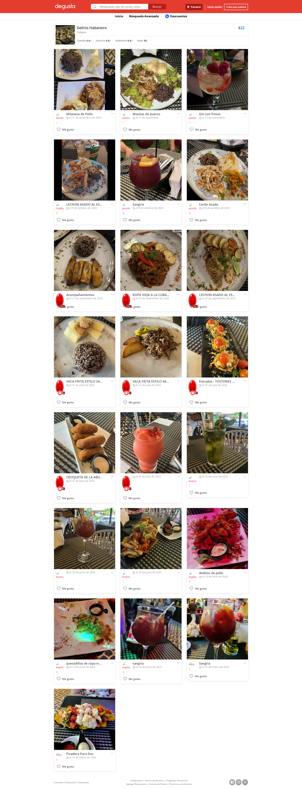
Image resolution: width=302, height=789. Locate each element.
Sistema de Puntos (158, 784)
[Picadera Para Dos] (84, 719)
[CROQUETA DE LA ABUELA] (84, 442)
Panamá (195, 7)
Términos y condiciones (180, 784)
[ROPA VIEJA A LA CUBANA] (151, 260)
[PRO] (60, 298)
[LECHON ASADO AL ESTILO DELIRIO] (84, 170)
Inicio (119, 16)
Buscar (157, 7)
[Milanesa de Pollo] (84, 79)
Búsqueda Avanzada (144, 16)
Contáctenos (136, 780)
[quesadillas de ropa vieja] (84, 629)
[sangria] (151, 629)
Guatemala (83, 782)
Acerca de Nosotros (154, 780)
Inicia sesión (214, 7)
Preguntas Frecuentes (177, 780)
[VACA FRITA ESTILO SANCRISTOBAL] (84, 346)
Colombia (58, 782)
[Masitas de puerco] (151, 79)
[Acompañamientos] (84, 260)
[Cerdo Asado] (217, 170)
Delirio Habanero (92, 27)
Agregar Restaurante (136, 784)
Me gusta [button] (68, 129)
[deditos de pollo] (217, 538)
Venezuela (71, 782)
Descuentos (176, 16)
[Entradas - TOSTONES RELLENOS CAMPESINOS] (217, 346)
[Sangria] (151, 170)
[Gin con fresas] (217, 79)
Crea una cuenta (236, 7)
